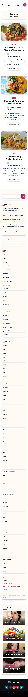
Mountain (5, 506)
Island (4, 475)
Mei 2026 (5, 262)
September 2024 (7, 327)
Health (4, 452)
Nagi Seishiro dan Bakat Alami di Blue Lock (13, 232)
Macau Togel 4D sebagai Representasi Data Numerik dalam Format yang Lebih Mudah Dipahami (13, 226)
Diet (4, 410)
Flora (4, 437)
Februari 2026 (6, 266)
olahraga (5, 521)
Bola (4, 368)
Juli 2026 (5, 254)
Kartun (4, 483)
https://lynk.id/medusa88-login (11, 586)
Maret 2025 (6, 304)
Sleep (4, 536)
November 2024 (7, 319)
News (4, 517)
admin (11, 54)
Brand (4, 376)
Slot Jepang (6, 540)
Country (5, 403)
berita (4, 361)
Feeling (5, 426)
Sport (4, 544)
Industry (5, 468)
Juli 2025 (5, 289)
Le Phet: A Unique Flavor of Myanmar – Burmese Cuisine (14, 50)
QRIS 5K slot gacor (7, 592)
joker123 (5, 580)
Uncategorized (7, 559)
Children (5, 395)
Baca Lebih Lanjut (14, 68)
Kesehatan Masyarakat (9, 494)
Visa (4, 563)
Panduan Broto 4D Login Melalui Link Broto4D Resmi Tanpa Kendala (13, 209)
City (4, 399)
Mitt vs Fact (13, 5)
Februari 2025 (6, 308)
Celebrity (5, 384)
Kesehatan (5, 491)
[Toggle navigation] (2, 5)
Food (14, 44)
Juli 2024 (5, 334)
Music (4, 513)
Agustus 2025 (6, 285)
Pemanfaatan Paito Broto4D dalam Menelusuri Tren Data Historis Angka (13, 214)
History (4, 456)
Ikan (4, 464)
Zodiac (4, 571)
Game (4, 445)
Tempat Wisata (7, 552)
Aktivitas (5, 345)
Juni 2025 (5, 292)
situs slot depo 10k (7, 583)
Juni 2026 (5, 258)
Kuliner (14, 98)
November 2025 (7, 273)
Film (4, 433)
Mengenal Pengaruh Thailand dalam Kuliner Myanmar (14, 103)
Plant (4, 525)
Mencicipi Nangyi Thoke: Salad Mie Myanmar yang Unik (14, 159)
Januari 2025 (6, 312)
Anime (4, 353)
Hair (4, 449)
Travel (4, 555)
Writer (4, 567)
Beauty (5, 357)
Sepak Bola (6, 533)
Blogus (22, 692)
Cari (4, 191)
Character (5, 391)
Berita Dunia (6, 364)
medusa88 (5, 589)
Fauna (4, 422)
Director (5, 414)
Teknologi (5, 548)
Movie (4, 510)
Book (4, 372)
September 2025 (7, 281)
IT (3, 479)
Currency (5, 406)
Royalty (5, 529)
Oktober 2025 (6, 277)
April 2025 (5, 300)
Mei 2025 (5, 296)
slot (4, 577)
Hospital (5, 460)
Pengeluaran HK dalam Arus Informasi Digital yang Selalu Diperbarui (13, 220)
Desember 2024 (7, 315)
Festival (5, 429)
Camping (5, 380)
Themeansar (14, 694)
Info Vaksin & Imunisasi (9, 471)
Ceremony (5, 387)
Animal (4, 349)
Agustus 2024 (6, 331)
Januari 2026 (6, 269)
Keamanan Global (7, 487)
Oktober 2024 (6, 323)
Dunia (4, 418)
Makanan (5, 502)
